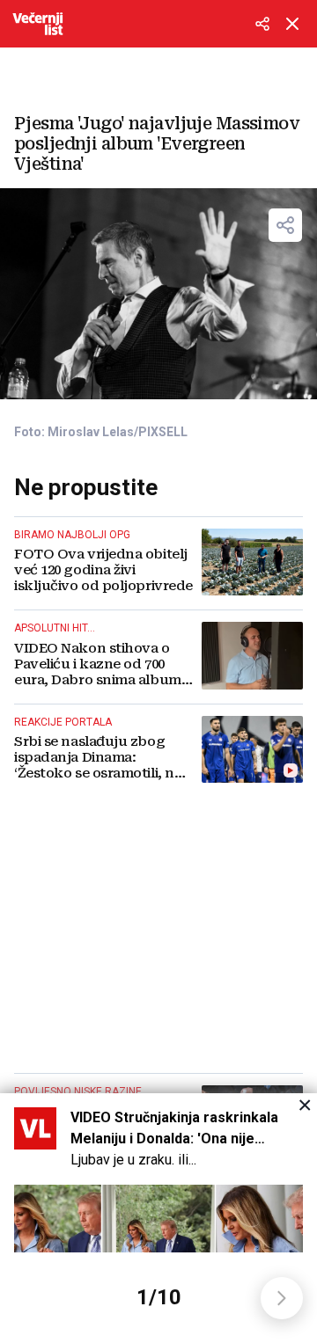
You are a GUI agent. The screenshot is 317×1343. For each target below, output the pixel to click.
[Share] (285, 225)
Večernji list (38, 23)
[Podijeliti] (262, 23)
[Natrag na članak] (292, 23)
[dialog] (158, 1218)
